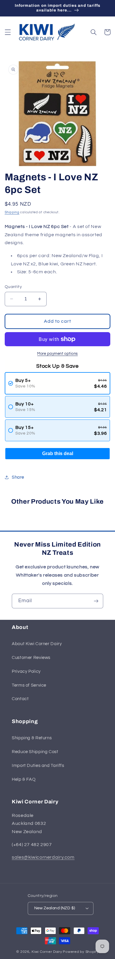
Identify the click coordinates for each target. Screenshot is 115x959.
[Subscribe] (96, 601)
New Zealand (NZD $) (54, 908)
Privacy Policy (26, 671)
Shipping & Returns (32, 738)
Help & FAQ (23, 779)
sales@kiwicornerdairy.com (43, 857)
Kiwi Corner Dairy (47, 951)
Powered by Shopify (80, 951)
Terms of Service (29, 685)
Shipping (12, 212)
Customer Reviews (31, 657)
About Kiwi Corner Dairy (37, 644)
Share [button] (18, 477)
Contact (20, 699)
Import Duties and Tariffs (38, 765)
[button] (7, 32)
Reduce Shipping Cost (35, 752)
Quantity (13, 287)
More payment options (57, 354)
